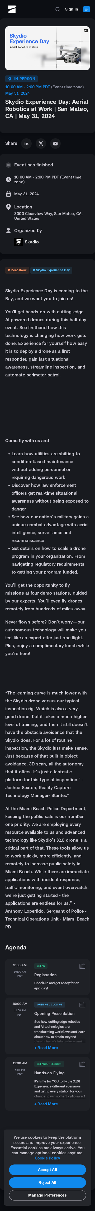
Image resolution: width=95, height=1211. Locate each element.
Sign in (71, 9)
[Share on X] (41, 143)
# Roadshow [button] (17, 270)
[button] (57, 9)
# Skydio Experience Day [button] (51, 270)
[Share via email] (55, 143)
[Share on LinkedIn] (26, 143)
